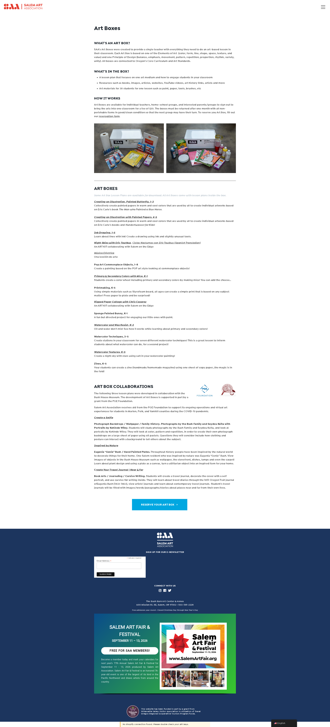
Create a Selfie (103, 417)
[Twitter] (169, 590)
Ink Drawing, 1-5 (104, 232)
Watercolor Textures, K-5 (109, 352)
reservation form (109, 116)
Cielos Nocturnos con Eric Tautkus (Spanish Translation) (166, 242)
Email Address (104, 561)
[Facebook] (164, 590)
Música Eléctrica (104, 253)
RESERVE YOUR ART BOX (157, 504)
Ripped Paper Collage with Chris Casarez (120, 301)
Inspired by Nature (106, 445)
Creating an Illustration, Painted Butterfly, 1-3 (124, 201)
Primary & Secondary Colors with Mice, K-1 (121, 276)
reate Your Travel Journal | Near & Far (119, 469)
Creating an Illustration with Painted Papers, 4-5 (125, 217)
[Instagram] (160, 590)
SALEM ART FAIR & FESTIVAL (130, 630)
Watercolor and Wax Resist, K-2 (114, 325)
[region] (165, 657)
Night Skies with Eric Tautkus (112, 242)
